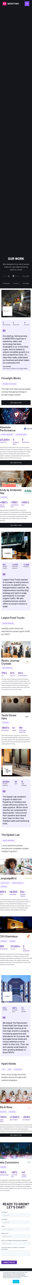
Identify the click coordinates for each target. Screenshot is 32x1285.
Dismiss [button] (16, 1281)
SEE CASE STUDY (16, 402)
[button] (27, 3)
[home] (11, 4)
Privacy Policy (17, 1277)
